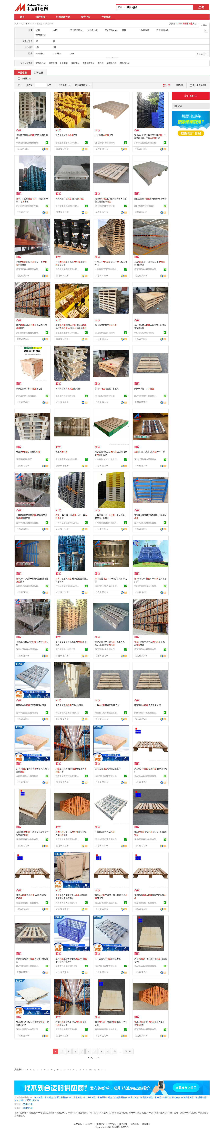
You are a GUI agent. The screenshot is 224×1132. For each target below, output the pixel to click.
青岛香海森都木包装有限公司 (146, 776)
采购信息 (40, 16)
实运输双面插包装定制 (108, 768)
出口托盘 (64, 63)
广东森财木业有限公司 (26, 396)
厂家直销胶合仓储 (105, 832)
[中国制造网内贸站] (31, 6)
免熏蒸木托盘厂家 (108, 1097)
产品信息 (22, 72)
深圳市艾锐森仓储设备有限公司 (146, 459)
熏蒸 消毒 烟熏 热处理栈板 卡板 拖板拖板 (71, 328)
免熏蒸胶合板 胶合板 (70, 198)
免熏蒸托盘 (112, 63)
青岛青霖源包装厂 (24, 459)
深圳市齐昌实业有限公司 (27, 712)
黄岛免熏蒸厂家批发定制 (69, 705)
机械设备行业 (63, 16)
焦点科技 (116, 1127)
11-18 (96, 1057)
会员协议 (135, 1123)
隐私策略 (123, 1123)
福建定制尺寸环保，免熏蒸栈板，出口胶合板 (109, 643)
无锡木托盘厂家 (190, 1097)
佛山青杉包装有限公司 (105, 332)
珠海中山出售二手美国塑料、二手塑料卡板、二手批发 (150, 137)
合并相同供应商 (199, 85)
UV (90, 1069)
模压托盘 (75, 63)
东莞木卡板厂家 (164, 1097)
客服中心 (101, 1123)
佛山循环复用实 (106, 325)
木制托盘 (53, 63)
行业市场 (106, 16)
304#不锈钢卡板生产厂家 (149, 452)
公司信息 (38, 72)
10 (114, 1051)
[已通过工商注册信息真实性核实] (47, 142)
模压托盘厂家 (40, 1097)
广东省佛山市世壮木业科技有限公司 (107, 459)
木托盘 (100, 63)
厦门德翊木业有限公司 (105, 142)
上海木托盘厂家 (93, 1097)
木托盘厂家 (52, 1097)
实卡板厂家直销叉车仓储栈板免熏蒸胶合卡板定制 (71, 897)
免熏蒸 (61, 452)
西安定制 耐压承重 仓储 (147, 705)
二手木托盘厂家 (78, 1097)
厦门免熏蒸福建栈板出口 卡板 (150, 198)
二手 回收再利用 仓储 (107, 705)
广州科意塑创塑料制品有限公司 (146, 142)
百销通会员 (26, 78)
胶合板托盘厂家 (64, 1097)
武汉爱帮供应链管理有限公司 (28, 269)
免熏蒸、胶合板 (28, 452)
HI (51, 1069)
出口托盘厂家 (136, 1097)
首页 (22, 16)
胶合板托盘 (41, 63)
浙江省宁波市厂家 (66, 135)
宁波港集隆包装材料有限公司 (28, 142)
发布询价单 (190, 96)
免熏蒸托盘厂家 (123, 1097)
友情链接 (146, 1123)
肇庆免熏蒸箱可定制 (29, 388)
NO (69, 1069)
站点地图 (112, 1123)
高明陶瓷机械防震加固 (68, 388)
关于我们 (78, 1123)
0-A (26, 1069)
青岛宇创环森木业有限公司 (67, 712)
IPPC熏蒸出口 (104, 135)
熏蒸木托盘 (125, 63)
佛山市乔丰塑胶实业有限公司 (146, 586)
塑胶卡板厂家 (33, 1100)
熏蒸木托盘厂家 (150, 1097)
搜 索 (201, 7)
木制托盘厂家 (177, 1097)
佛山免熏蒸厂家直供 (107, 388)
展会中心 (85, 16)
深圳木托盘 (28, 1104)
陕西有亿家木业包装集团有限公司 (146, 396)
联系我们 (89, 1123)
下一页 (128, 1051)
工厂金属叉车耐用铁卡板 (108, 958)
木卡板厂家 (22, 1100)
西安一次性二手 (144, 388)
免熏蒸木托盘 (88, 63)
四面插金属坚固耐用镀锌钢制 (31, 705)
